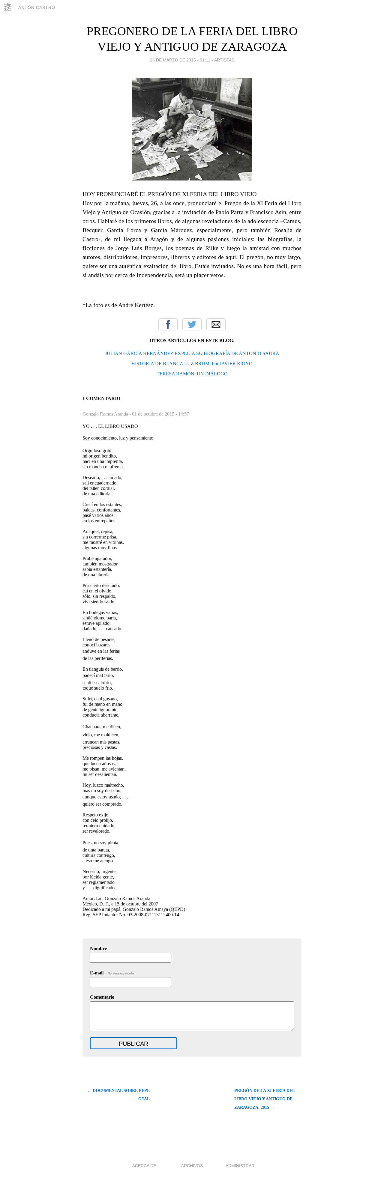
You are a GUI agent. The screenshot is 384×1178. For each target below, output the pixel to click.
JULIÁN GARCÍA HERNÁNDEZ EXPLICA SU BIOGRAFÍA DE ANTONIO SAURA (192, 353)
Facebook (168, 324)
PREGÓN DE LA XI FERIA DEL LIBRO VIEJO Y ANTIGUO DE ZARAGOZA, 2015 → (264, 1099)
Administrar (240, 1165)
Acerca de (144, 1165)
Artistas (224, 60)
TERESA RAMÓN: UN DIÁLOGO (192, 373)
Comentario (102, 997)
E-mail (112, 972)
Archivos (192, 1165)
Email (216, 324)
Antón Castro (36, 7)
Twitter (192, 324)
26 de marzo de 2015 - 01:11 (180, 60)
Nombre (98, 948)
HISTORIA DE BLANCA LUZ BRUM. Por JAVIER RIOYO (192, 363)
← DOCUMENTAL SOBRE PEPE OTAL (118, 1094)
